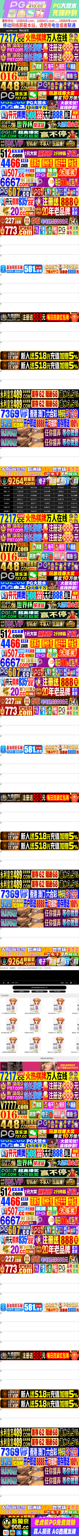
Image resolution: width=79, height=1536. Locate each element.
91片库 (60, 503)
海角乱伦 (74, 507)
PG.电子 (58, 991)
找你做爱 (47, 495)
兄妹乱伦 (34, 511)
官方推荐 (7, 499)
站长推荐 (7, 495)
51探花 (47, 503)
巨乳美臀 (47, 491)
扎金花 (74, 499)
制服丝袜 (74, 491)
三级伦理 (20, 491)
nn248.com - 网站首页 (17, 30)
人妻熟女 (61, 491)
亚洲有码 (61, 487)
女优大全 (74, 503)
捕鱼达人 (20, 499)
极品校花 (61, 511)
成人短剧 (47, 511)
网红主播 (34, 487)
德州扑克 (47, 499)
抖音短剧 (20, 503)
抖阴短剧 (74, 511)
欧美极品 (74, 487)
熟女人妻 (34, 507)
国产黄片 (20, 507)
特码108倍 (39, 991)
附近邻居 (20, 495)
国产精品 (20, 487)
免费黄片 (47, 507)
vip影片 (21, 991)
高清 (62, 983)
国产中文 (20, 511)
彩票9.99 (61, 499)
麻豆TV (33, 503)
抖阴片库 (7, 507)
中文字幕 (34, 491)
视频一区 (7, 487)
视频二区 (7, 491)
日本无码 (47, 487)
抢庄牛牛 (34, 499)
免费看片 (7, 511)
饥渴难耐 (34, 495)
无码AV (6, 503)
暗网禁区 (61, 507)
